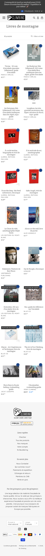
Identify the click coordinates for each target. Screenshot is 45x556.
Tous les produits (22, 440)
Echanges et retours (22, 473)
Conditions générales (10, 546)
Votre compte (22, 447)
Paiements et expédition (22, 470)
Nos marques (22, 443)
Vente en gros (22, 480)
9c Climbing (22, 548)
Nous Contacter (22, 464)
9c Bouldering (22, 450)
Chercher (22, 437)
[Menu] (4, 18)
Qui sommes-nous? (22, 467)
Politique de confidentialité (27, 546)
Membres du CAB (22, 476)
